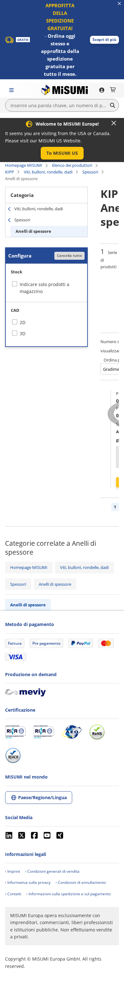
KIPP (9, 172)
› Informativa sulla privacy (28, 882)
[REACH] (13, 755)
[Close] (114, 123)
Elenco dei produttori (72, 165)
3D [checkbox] (22, 333)
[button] (104, 40)
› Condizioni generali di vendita (52, 871)
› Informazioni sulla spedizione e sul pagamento (68, 894)
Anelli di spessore (33, 231)
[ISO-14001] (43, 732)
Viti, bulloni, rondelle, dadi (48, 172)
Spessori (90, 172)
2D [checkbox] (22, 322)
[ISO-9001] (15, 732)
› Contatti (13, 894)
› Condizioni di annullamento (81, 882)
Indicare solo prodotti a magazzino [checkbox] (44, 287)
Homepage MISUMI (23, 165)
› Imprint (12, 871)
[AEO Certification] (71, 732)
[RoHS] (97, 732)
